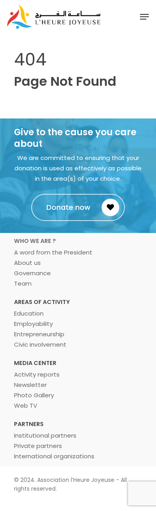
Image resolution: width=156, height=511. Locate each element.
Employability (33, 324)
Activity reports (37, 374)
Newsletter (30, 385)
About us (27, 262)
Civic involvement (40, 344)
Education (29, 313)
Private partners (38, 446)
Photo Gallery (34, 395)
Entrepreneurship (39, 334)
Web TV (25, 405)
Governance (32, 273)
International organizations (54, 456)
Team (23, 283)
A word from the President (53, 252)
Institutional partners (45, 435)
